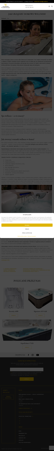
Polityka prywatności (31, 236)
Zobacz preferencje (27, 233)
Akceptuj (27, 225)
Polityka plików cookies (22, 236)
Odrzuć (27, 229)
